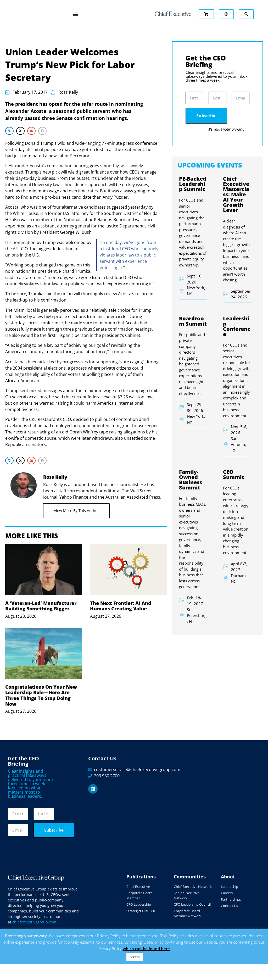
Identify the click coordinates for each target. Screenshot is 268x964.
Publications (141, 876)
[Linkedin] (93, 789)
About (228, 876)
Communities (190, 876)
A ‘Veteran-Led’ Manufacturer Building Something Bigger (40, 606)
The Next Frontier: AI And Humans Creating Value (120, 606)
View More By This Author (76, 510)
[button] (9, 131)
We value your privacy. (226, 129)
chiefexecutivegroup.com (34, 922)
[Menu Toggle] (75, 14)
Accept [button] (135, 956)
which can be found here (146, 948)
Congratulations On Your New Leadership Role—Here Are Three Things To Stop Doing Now (41, 695)
